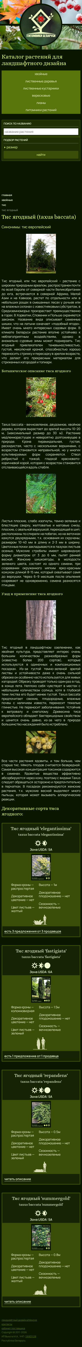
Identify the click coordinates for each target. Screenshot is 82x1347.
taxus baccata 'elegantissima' (41, 834)
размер (12, 147)
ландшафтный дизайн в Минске (19, 1320)
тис (4, 205)
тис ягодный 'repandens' (41, 1075)
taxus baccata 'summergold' (41, 1204)
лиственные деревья (41, 81)
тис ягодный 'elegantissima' (41, 828)
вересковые (41, 95)
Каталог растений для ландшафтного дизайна (34, 60)
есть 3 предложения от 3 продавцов (32, 931)
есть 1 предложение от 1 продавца (31, 1056)
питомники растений (41, 110)
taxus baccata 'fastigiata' (41, 957)
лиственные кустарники (41, 88)
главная (7, 195)
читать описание (17, 1179)
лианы (41, 103)
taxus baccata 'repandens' (41, 1081)
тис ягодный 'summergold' (41, 1198)
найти (41, 154)
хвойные (41, 74)
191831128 (30, 1336)
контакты (7, 1324)
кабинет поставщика (13, 1328)
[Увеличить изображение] (41, 867)
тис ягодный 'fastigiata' (41, 951)
